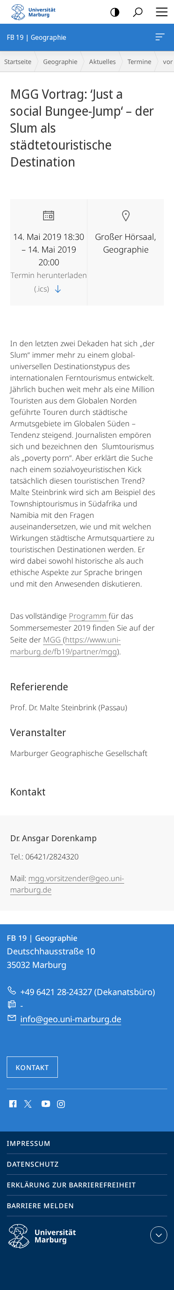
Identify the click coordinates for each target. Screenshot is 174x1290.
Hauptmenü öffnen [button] (161, 12)
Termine (139, 61)
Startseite (17, 61)
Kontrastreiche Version (114, 12)
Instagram (61, 1104)
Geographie (60, 61)
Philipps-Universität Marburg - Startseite (36, 12)
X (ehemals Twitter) (28, 1103)
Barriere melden (40, 1205)
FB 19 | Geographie (161, 37)
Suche (137, 12)
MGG (52, 639)
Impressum (29, 1143)
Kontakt (32, 1067)
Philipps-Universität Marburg (57, 1249)
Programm (87, 616)
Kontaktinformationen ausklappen (158, 1234)
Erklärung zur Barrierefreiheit (71, 1185)
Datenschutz (33, 1164)
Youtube (45, 1104)
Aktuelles (102, 61)
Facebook (12, 1104)
